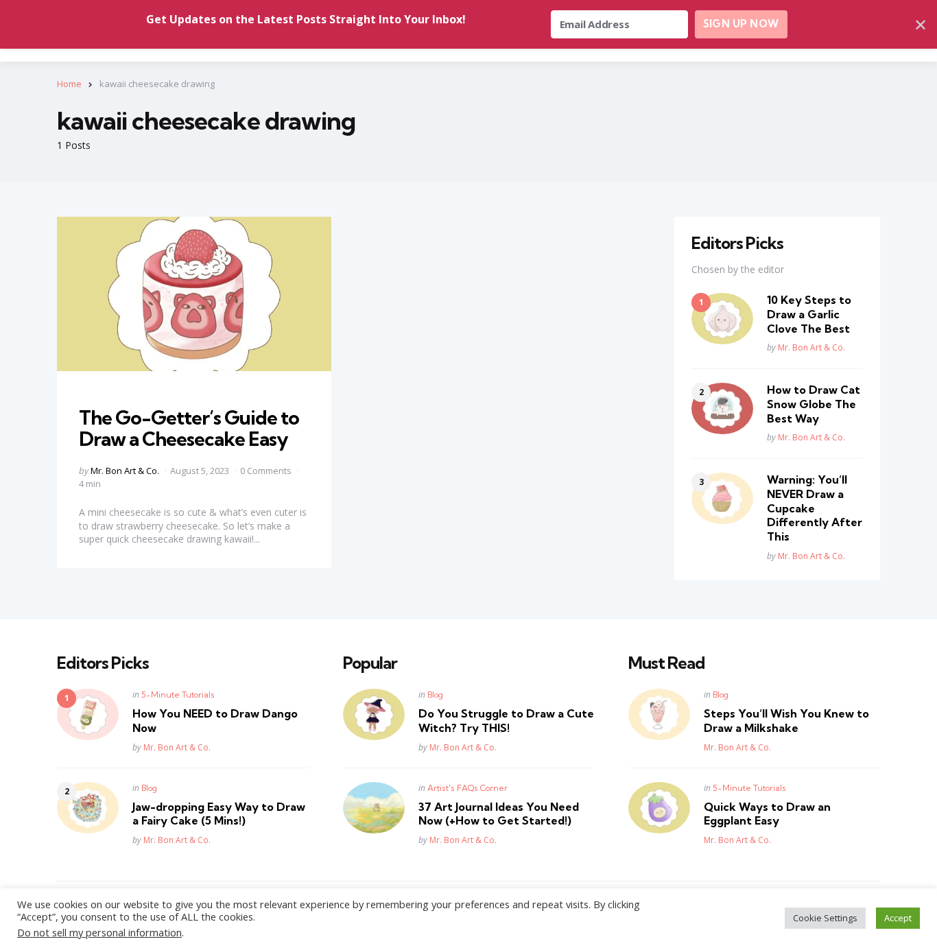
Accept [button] (898, 918)
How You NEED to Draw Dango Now (215, 721)
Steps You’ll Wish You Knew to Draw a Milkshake (786, 721)
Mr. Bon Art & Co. (125, 470)
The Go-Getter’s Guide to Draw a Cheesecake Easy (189, 428)
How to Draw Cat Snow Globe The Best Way (813, 404)
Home (69, 84)
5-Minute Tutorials (178, 694)
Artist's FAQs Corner (467, 788)
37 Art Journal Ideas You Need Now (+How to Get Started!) (498, 814)
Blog (149, 788)
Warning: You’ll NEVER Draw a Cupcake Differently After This (814, 508)
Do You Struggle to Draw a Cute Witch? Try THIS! (506, 721)
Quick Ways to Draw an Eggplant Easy (767, 814)
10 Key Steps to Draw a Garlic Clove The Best (809, 314)
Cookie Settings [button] (825, 918)
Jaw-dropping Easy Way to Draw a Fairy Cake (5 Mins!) (218, 814)
